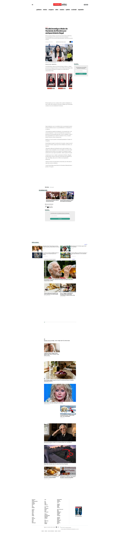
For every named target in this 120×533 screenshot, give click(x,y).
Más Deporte (58, 513)
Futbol (57, 510)
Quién (33, 517)
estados (62, 9)
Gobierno (33, 510)
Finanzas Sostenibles (59, 499)
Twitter (84, 4)
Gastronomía (58, 518)
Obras (32, 504)
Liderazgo (58, 505)
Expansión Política (50, 206)
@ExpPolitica (54, 64)
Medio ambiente (46, 520)
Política (33, 509)
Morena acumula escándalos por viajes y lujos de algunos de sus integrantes (66, 201)
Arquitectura (45, 517)
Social (45, 521)
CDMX (56, 9)
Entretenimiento (46, 508)
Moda (45, 502)
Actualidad (58, 504)
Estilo (45, 507)
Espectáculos (33, 518)
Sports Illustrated (60, 509)
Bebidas (58, 519)
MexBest (58, 517)
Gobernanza (45, 522)
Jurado (58, 523)
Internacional (33, 503)
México (33, 511)
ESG (32, 505)
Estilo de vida (46, 504)
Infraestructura (46, 516)
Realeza (33, 519)
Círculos (33, 520)
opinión (68, 9)
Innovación (58, 500)
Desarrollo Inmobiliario (47, 515)
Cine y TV (45, 510)
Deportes (45, 509)
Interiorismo (45, 518)
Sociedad (73, 9)
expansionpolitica (58, 527)
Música (45, 511)
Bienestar (58, 521)
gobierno (39, 9)
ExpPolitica (56, 527)
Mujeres (33, 506)
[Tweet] (70, 42)
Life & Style (46, 506)
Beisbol (58, 511)
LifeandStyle (33, 507)
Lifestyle (58, 514)
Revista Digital (58, 515)
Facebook (87, 4)
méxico (45, 9)
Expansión (33, 499)
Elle (45, 501)
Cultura (45, 499)
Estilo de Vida (58, 522)
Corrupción (52, 187)
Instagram (86, 4)
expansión (81, 9)
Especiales (58, 507)
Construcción (46, 514)
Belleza (33, 521)
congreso (51, 9)
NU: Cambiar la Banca (78, 516)
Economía (33, 502)
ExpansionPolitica (60, 527)
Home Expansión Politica (35, 501)
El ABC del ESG (58, 501)
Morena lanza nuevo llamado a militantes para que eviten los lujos (52, 201)
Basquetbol (58, 512)
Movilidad (45, 523)
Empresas (33, 500)
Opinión (33, 514)
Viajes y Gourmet (34, 522)
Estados (46, 27)
